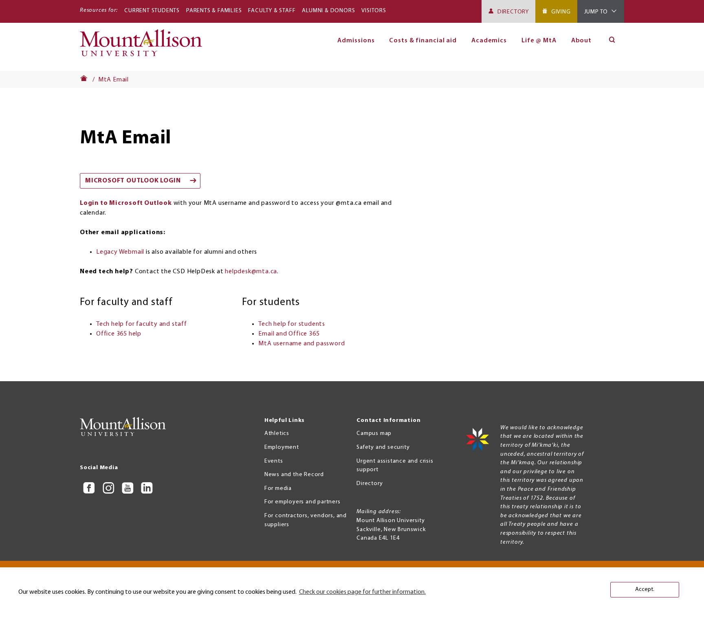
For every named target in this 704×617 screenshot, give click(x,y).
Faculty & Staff (271, 11)
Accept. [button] (644, 589)
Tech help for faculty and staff (141, 324)
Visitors (373, 11)
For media (278, 488)
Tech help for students (291, 324)
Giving (561, 12)
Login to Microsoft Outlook (126, 203)
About (581, 40)
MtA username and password (301, 343)
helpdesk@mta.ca (251, 271)
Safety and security (382, 447)
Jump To (596, 12)
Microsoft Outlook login (132, 181)
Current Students (152, 11)
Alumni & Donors (328, 11)
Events (273, 461)
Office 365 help (118, 334)
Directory (513, 12)
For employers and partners (302, 502)
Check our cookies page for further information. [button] (362, 592)
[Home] (144, 46)
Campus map (374, 433)
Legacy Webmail (120, 252)
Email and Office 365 (288, 334)
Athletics (276, 433)
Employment (281, 447)
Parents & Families (214, 11)
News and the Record (294, 475)
